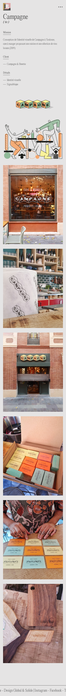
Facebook (41, 691)
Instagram (26, 691)
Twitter (54, 691)
